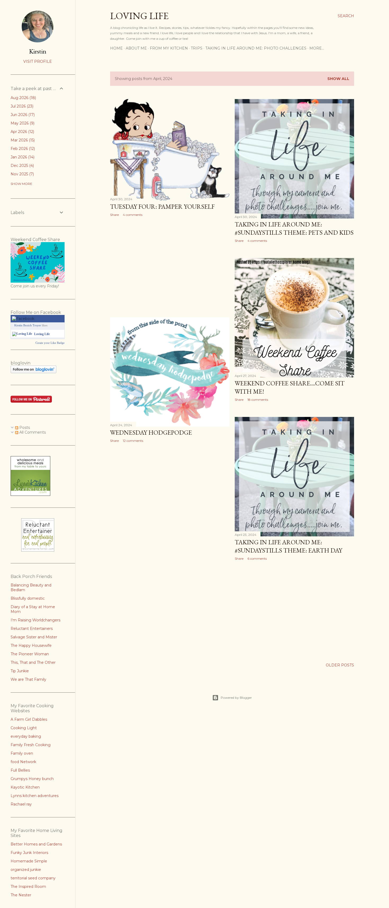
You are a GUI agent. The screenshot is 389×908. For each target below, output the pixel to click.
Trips (196, 48)
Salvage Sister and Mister (34, 637)
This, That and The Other (33, 662)
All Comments (32, 432)
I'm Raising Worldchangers (35, 620)
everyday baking (26, 736)
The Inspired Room (28, 886)
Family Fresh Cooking (31, 744)
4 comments (132, 215)
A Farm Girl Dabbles (29, 719)
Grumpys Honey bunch (32, 778)
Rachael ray (21, 804)
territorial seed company (33, 878)
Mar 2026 (22, 140)
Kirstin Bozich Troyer (27, 325)
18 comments (257, 400)
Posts (24, 427)
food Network (23, 761)
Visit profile (37, 61)
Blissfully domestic (28, 598)
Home (116, 48)
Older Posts (340, 665)
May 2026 (22, 123)
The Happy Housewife (31, 645)
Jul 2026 (21, 106)
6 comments (257, 558)
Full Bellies (20, 770)
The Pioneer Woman (30, 654)
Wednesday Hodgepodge (151, 432)
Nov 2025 (22, 174)
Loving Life (139, 16)
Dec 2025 (22, 165)
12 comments (133, 441)
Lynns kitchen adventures (34, 795)
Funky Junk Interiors (29, 852)
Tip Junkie (20, 671)
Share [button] (114, 215)
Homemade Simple (29, 861)
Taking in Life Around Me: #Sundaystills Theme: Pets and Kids (294, 228)
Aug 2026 (23, 97)
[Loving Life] (22, 334)
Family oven (22, 753)
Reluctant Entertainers (32, 628)
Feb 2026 (22, 148)
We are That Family (28, 679)
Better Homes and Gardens (36, 844)
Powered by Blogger (236, 698)
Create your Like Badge (50, 342)
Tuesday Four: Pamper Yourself (162, 206)
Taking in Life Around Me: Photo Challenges (255, 48)
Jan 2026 (22, 157)
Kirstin (37, 51)
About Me (136, 48)
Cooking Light (24, 727)
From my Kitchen (169, 48)
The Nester (21, 895)
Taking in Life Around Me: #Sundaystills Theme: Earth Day (288, 546)
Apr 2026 (22, 131)
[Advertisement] (169, 267)
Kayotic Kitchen (25, 787)
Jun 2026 (22, 114)
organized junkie (26, 869)
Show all (338, 78)
